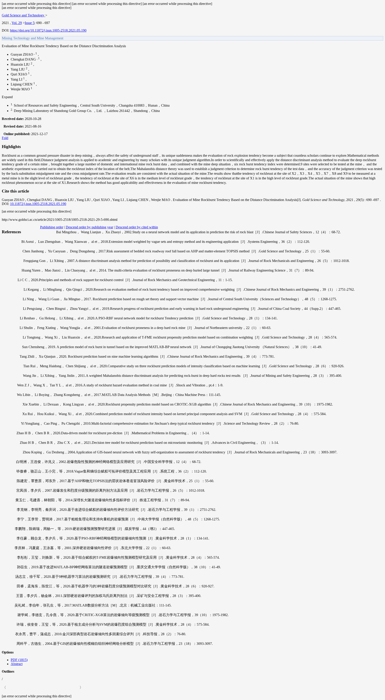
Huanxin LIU (21, 64)
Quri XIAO (19, 74)
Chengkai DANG (24, 59)
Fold (5, 138)
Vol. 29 (17, 23)
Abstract (17, 664)
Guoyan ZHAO (22, 54)
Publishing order (51, 227)
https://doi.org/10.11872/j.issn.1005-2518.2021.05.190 (48, 30)
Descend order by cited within (137, 227)
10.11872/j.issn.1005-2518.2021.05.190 (38, 204)
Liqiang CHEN (22, 84)
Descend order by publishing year (89, 227)
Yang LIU (18, 69)
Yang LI (17, 79)
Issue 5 (30, 23)
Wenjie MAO (21, 89)
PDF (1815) (19, 660)
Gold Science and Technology (23, 15)
